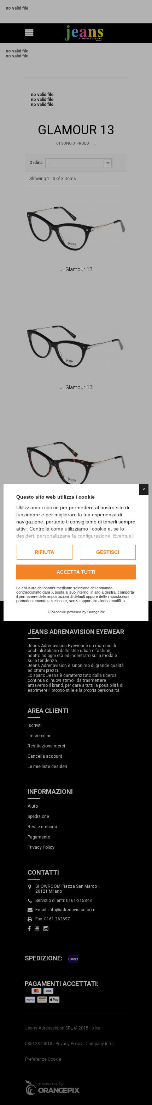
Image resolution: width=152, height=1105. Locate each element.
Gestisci (107, 552)
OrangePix (96, 612)
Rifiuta (44, 552)
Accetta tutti (76, 572)
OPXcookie (57, 612)
